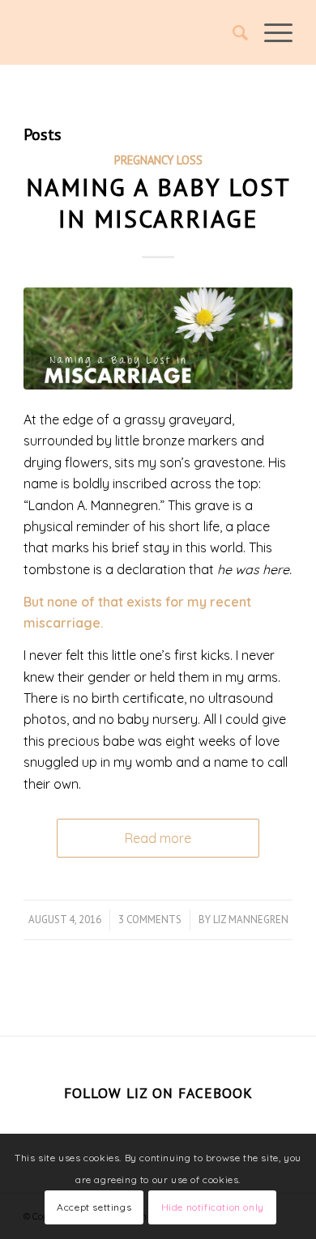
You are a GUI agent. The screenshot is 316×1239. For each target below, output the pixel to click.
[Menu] (270, 32)
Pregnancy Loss (158, 160)
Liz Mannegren (250, 919)
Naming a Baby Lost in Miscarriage (158, 202)
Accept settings (94, 1207)
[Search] (232, 32)
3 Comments (149, 919)
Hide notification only (212, 1207)
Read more (158, 838)
